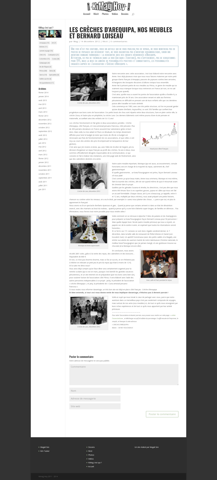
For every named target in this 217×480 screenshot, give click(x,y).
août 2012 (43, 135)
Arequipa (44, 43)
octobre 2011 (44, 174)
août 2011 (43, 182)
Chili (43, 55)
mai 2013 (42, 104)
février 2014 (43, 92)
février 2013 (43, 116)
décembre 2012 (45, 119)
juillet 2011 (43, 185)
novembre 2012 (45, 123)
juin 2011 (42, 189)
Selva (52, 71)
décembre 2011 (45, 166)
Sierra (43, 75)
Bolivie (43, 47)
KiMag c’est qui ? (46, 27)
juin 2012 (42, 143)
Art (54, 43)
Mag (75, 41)
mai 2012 (42, 147)
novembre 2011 (45, 170)
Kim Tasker (44, 451)
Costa (55, 59)
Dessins (124, 14)
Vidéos (115, 14)
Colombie (45, 59)
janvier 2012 (43, 162)
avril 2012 (42, 150)
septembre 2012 (45, 131)
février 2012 (43, 158)
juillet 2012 (43, 139)
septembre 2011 (45, 178)
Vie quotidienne (47, 83)
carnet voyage (46, 51)
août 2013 (43, 100)
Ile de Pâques (45, 67)
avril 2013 (42, 108)
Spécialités (54, 75)
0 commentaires (119, 41)
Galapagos (44, 63)
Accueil (86, 14)
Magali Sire (44, 447)
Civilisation (53, 55)
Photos (105, 14)
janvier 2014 (43, 96)
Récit (96, 14)
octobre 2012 (44, 127)
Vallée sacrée (45, 79)
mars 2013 (43, 112)
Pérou (43, 71)
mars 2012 (43, 154)
